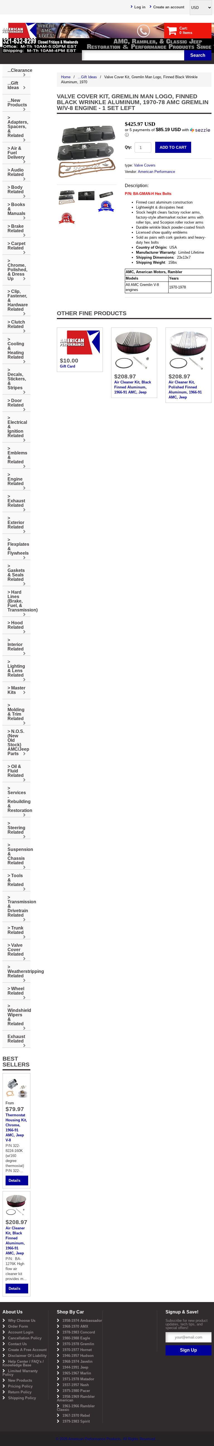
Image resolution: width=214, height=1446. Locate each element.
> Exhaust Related (16, 501)
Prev (64, 150)
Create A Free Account (27, 1350)
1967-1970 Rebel (76, 1415)
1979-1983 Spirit (76, 1421)
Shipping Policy (22, 1398)
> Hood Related (16, 625)
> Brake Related (16, 228)
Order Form (18, 1326)
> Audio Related (16, 172)
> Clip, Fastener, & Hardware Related (18, 300)
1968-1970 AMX (75, 1326)
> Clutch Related (16, 324)
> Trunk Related (16, 930)
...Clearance (19, 70)
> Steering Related (16, 828)
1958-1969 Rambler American (76, 1398)
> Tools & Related (16, 880)
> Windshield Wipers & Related (19, 1015)
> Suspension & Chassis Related (19, 854)
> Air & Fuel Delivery (16, 153)
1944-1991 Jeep (75, 1367)
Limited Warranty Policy (20, 1373)
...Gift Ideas (87, 77)
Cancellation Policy (25, 1338)
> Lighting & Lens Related (16, 668)
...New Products (17, 102)
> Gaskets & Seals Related (16, 573)
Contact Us (17, 1344)
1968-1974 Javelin (77, 1361)
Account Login (20, 1332)
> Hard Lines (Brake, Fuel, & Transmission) (19, 601)
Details (14, 1180)
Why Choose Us (21, 1320)
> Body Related (16, 189)
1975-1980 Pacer (76, 1391)
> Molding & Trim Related (16, 712)
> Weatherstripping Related (19, 971)
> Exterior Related (16, 522)
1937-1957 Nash (75, 1385)
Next (109, 150)
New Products (20, 1380)
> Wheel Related (16, 990)
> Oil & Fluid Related (16, 771)
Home (65, 77)
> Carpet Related (16, 245)
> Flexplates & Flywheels (18, 546)
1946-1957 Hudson (78, 1356)
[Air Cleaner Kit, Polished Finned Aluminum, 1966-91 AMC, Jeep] (188, 350)
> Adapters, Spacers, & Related (18, 126)
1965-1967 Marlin (76, 1373)
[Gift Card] (80, 342)
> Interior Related (16, 644)
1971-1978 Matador (78, 1379)
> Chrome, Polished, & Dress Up (17, 269)
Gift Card (67, 366)
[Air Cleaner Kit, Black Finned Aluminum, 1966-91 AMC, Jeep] (134, 350)
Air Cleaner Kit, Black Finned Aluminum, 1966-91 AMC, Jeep (132, 387)
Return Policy (19, 1392)
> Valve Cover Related (16, 949)
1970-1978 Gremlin (78, 1344)
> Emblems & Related (17, 455)
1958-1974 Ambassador (82, 1320)
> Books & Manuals (16, 209)
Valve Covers (144, 165)
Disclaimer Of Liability (27, 1356)
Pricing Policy (20, 1386)
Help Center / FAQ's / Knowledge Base (23, 1363)
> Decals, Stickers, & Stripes (17, 379)
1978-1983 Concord (78, 1332)
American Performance (156, 172)
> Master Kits (16, 690)
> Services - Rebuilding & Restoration (19, 799)
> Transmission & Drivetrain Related (19, 906)
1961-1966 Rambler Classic (76, 1408)
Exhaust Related (16, 1038)
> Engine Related (16, 479)
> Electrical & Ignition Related (17, 426)
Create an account (168, 7)
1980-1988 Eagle (76, 1338)
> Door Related (16, 402)
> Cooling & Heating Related (16, 348)
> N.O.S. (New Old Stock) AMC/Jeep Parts (18, 742)
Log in (139, 7)
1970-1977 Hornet (77, 1350)
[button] (168, 132)
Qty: (128, 147)
